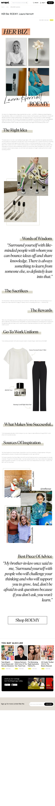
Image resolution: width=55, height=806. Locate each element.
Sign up (50, 2)
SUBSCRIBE (49, 704)
